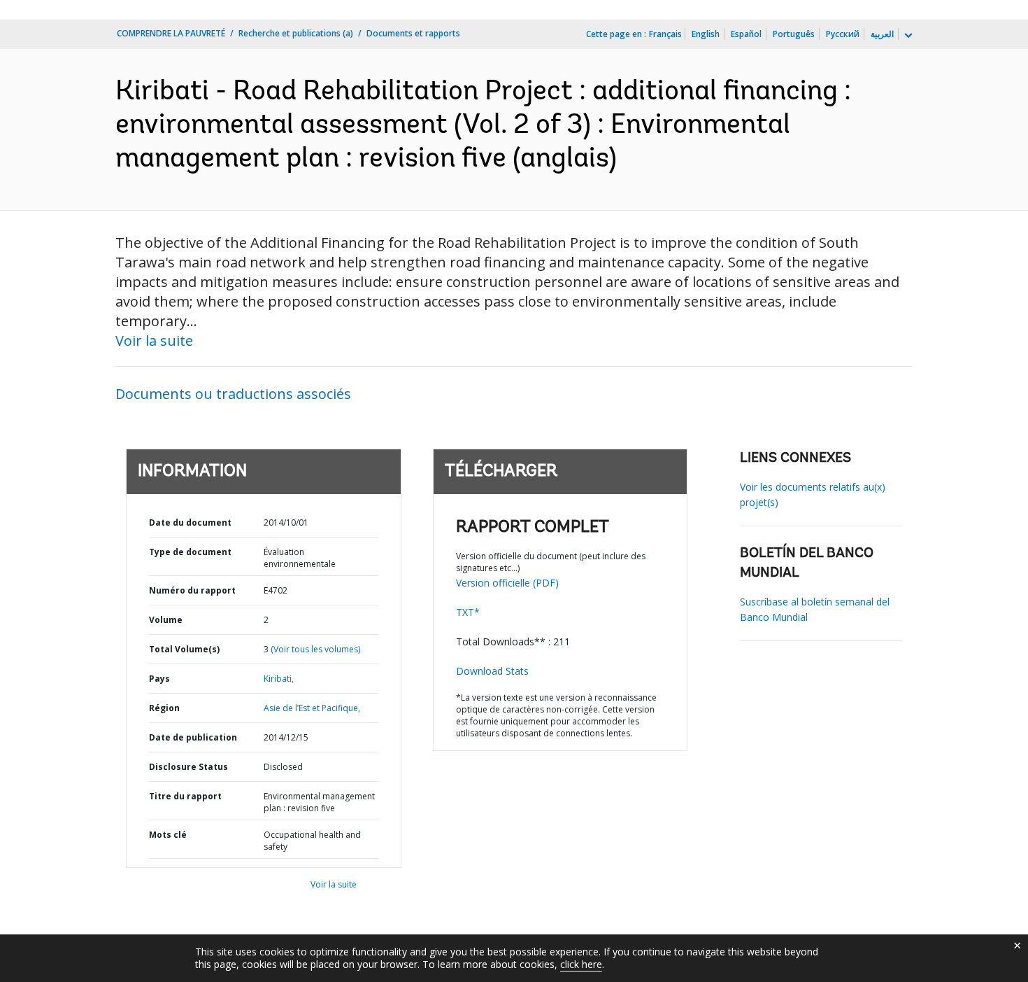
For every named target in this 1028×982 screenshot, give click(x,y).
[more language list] (907, 35)
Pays (159, 679)
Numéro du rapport (192, 590)
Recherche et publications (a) (295, 33)
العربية (882, 34)
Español (746, 34)
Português (794, 34)
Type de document (190, 552)
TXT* (468, 612)
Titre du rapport (185, 796)
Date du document (190, 522)
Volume (166, 620)
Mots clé (168, 835)
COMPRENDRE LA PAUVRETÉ (171, 33)
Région (164, 708)
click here (581, 964)
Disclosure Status (188, 767)
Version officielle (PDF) (507, 582)
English (706, 34)
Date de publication (193, 737)
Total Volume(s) (184, 649)
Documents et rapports (413, 33)
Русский (842, 34)
